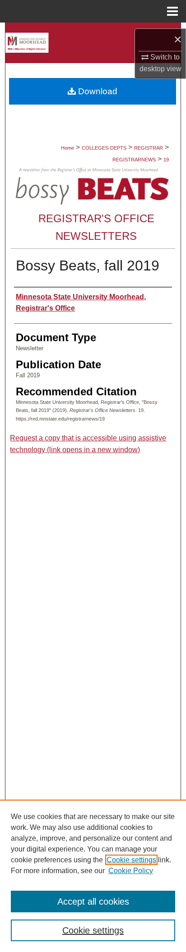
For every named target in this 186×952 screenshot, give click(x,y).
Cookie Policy (130, 870)
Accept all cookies (93, 901)
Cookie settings (131, 860)
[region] (93, 876)
